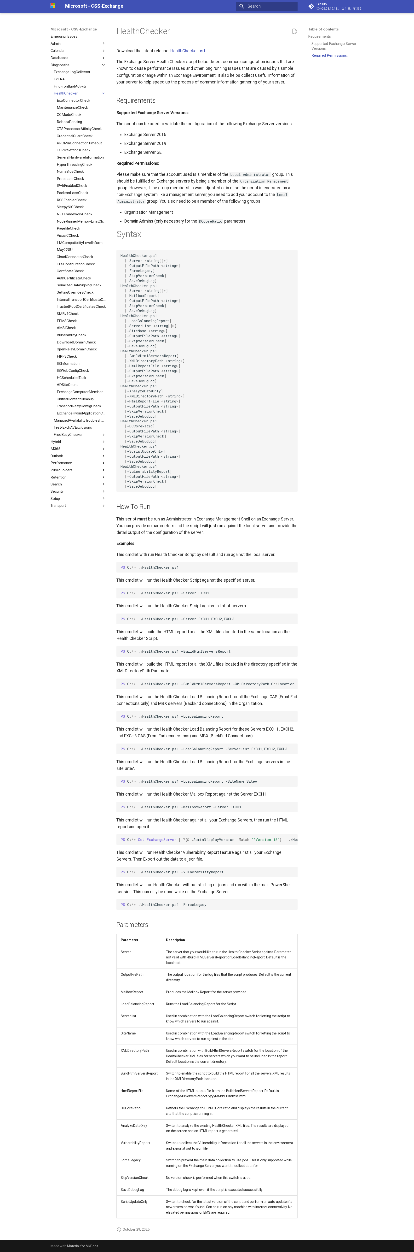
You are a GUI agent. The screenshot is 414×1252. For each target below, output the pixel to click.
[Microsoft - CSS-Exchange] (53, 6)
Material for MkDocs (82, 1246)
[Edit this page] (294, 31)
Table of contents (323, 29)
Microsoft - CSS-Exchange (74, 29)
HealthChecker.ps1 (188, 50)
